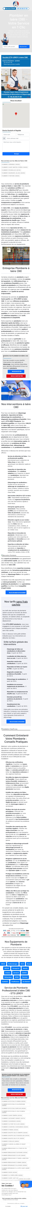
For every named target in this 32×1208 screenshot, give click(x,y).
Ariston (7, 973)
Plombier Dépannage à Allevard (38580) (14, 1165)
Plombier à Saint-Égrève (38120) (12, 1115)
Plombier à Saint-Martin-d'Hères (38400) (15, 167)
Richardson (8, 977)
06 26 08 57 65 (22, 8)
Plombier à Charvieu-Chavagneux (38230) (15, 1127)
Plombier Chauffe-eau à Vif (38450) (13, 1138)
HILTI (22, 964)
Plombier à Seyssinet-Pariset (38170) (13, 1118)
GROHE (6, 968)
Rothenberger (12, 964)
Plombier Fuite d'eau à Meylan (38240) (14, 1108)
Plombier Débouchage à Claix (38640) (13, 1155)
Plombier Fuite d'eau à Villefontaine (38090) (13, 1105)
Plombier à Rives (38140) (9, 1172)
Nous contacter (17, 376)
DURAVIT (5, 981)
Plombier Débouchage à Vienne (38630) (14, 1162)
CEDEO (24, 973)
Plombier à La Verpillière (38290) (12, 1175)
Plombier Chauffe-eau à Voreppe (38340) (15, 1132)
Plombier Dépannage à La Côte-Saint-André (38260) (15, 1169)
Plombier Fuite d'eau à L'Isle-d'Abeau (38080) (13, 1112)
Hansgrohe (16, 968)
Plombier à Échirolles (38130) (11, 170)
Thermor (25, 977)
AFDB (17, 977)
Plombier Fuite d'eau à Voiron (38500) (14, 1101)
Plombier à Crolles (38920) (10, 1141)
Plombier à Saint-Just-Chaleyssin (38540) (15, 1178)
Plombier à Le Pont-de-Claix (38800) (13, 1124)
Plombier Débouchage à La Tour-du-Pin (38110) (14, 1149)
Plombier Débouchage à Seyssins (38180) (14, 1152)
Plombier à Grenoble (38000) (11, 164)
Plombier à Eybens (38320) (10, 1129)
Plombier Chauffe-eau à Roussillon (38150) (15, 1135)
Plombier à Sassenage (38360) (11, 1121)
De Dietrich (26, 981)
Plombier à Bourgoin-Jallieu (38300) (13, 173)
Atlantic (25, 968)
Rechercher (23, 46)
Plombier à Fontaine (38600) (11, 175)
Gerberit (16, 973)
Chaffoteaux (15, 981)
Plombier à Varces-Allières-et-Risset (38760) (14, 1145)
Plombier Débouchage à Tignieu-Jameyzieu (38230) (15, 1159)
